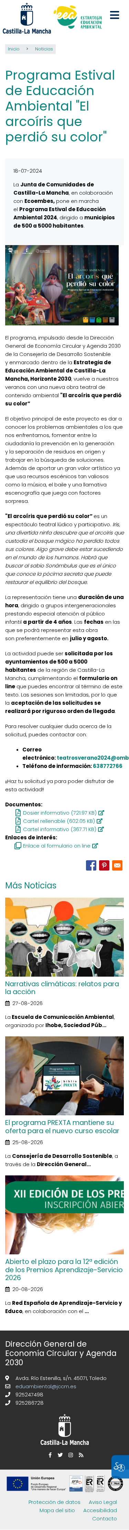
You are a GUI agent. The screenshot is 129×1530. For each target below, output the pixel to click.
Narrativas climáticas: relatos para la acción (62, 988)
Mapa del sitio (57, 1510)
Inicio (14, 49)
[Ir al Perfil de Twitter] (59, 1455)
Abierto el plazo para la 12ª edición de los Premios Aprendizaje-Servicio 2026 (64, 1269)
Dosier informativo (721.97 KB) (60, 812)
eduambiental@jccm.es (45, 1386)
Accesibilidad (100, 1510)
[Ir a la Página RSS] (80, 1455)
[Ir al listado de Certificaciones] (66, 1493)
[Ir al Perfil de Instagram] (69, 1455)
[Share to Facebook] (91, 865)
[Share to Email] (117, 865)
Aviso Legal (103, 1502)
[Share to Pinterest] (104, 865)
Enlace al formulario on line (56, 845)
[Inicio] (78, 17)
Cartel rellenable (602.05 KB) (59, 821)
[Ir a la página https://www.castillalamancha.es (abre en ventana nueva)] (27, 17)
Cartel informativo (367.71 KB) (59, 829)
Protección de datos (54, 1502)
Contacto (104, 1518)
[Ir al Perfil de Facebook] (49, 1455)
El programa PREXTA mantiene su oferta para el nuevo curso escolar (62, 1126)
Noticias (44, 49)
